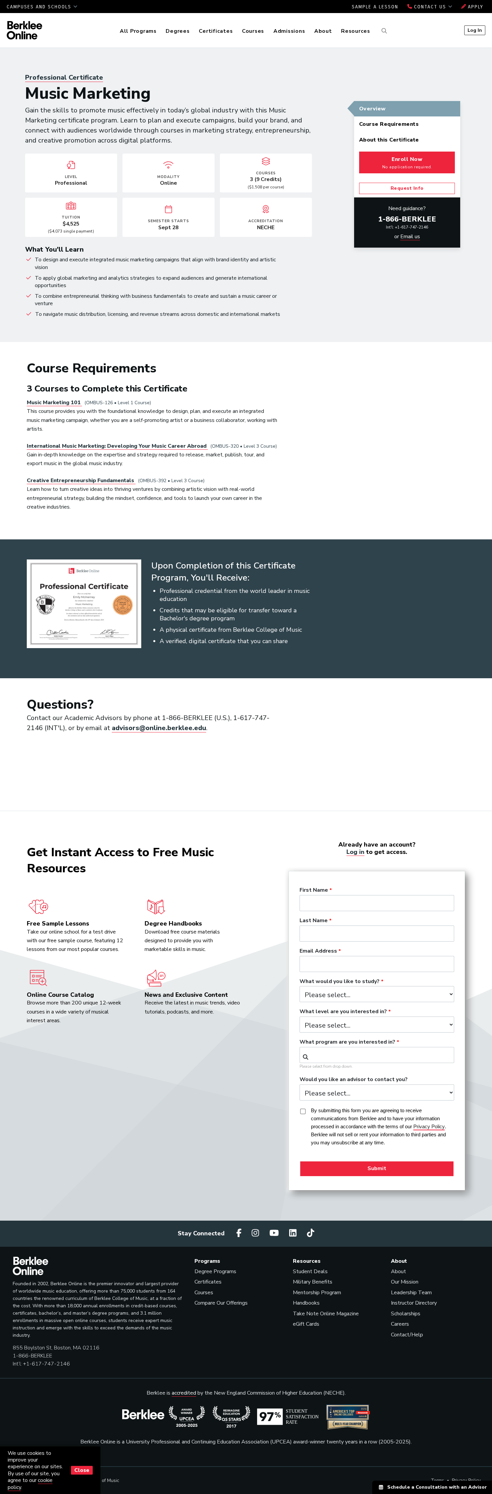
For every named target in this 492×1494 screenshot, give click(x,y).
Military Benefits (312, 1282)
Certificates (216, 31)
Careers (400, 1324)
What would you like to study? (340, 981)
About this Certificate (389, 140)
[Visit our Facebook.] (240, 1233)
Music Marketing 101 (54, 402)
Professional (64, 77)
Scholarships (405, 1313)
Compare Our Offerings (221, 1303)
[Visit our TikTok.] (310, 1233)
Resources (355, 31)
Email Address (318, 951)
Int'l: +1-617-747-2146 (407, 227)
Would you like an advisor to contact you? (354, 1079)
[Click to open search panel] (383, 31)
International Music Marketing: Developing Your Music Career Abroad (117, 446)
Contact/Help (407, 1334)
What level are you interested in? (343, 1011)
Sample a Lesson (375, 7)
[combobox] (377, 1055)
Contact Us (430, 7)
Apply (474, 7)
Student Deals (310, 1271)
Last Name (314, 920)
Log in (355, 852)
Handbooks (306, 1303)
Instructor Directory (414, 1303)
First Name (314, 890)
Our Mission (404, 1282)
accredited (184, 1393)
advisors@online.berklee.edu (159, 727)
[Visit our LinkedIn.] (294, 1233)
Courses (253, 31)
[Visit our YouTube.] (275, 1233)
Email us (410, 236)
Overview (372, 108)
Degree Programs (215, 1271)
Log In (475, 30)
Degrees (177, 31)
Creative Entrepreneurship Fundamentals (81, 480)
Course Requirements (389, 124)
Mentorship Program (317, 1292)
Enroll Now (407, 162)
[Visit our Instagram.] (256, 1233)
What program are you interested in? (347, 1042)
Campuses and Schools (40, 7)
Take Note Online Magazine (326, 1313)
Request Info (407, 188)
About (323, 31)
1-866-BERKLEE (407, 219)
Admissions (289, 31)
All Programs (138, 31)
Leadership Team (411, 1292)
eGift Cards (306, 1324)
